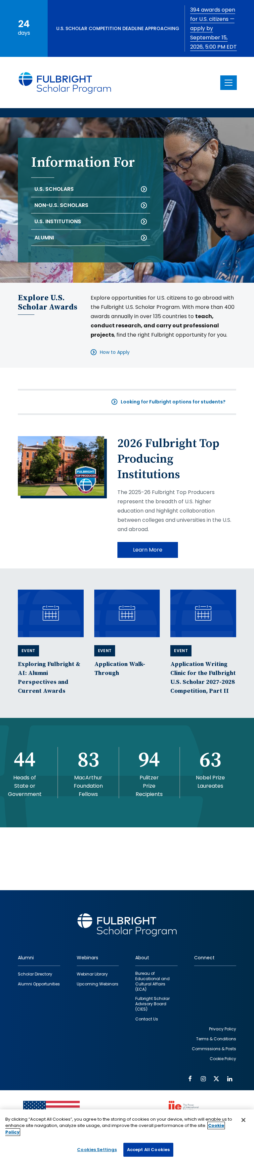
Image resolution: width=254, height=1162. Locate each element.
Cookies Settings (97, 1149)
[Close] (243, 1120)
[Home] (65, 82)
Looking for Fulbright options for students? (173, 401)
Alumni (44, 237)
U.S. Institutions (57, 221)
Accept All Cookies (148, 1149)
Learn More (147, 550)
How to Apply (115, 352)
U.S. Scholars (54, 189)
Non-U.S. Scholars (61, 205)
